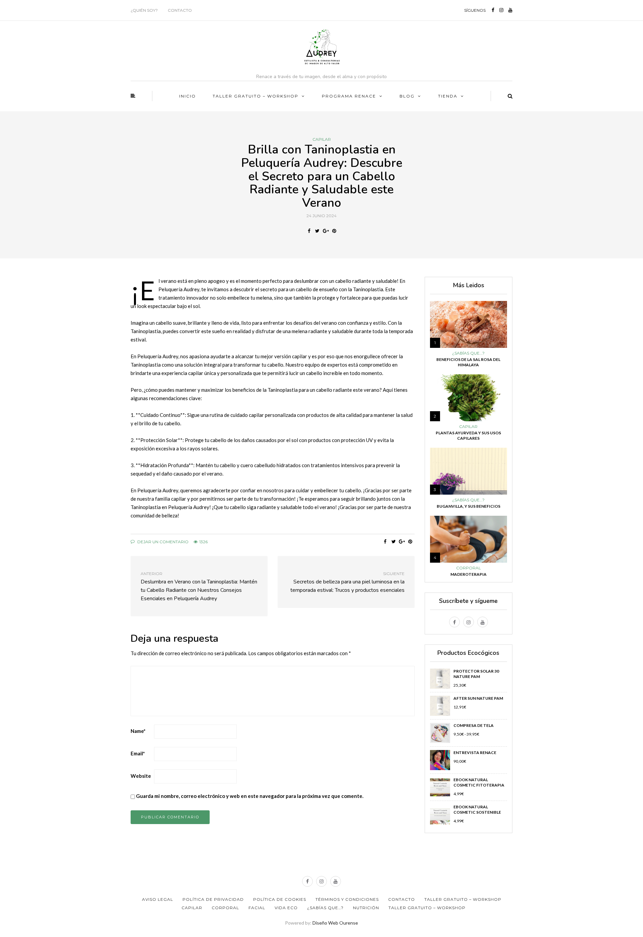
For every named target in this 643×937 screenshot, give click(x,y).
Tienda (447, 96)
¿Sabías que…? (325, 907)
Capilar (321, 139)
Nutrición (366, 907)
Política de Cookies (279, 899)
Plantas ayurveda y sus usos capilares (468, 435)
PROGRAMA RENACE (349, 96)
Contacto (180, 10)
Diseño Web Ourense (335, 923)
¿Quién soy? (144, 10)
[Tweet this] (317, 231)
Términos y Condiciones (347, 899)
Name (138, 731)
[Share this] (309, 231)
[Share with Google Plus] (326, 231)
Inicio (187, 96)
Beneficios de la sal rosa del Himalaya (468, 362)
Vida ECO (286, 907)
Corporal (468, 568)
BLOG (407, 96)
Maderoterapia (468, 574)
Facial (256, 907)
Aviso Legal (157, 899)
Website (141, 776)
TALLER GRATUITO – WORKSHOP (255, 96)
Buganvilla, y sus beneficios (468, 506)
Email (138, 753)
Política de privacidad (213, 899)
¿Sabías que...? (468, 353)
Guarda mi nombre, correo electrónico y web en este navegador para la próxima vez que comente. (249, 796)
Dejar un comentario (162, 541)
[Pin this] (334, 231)
